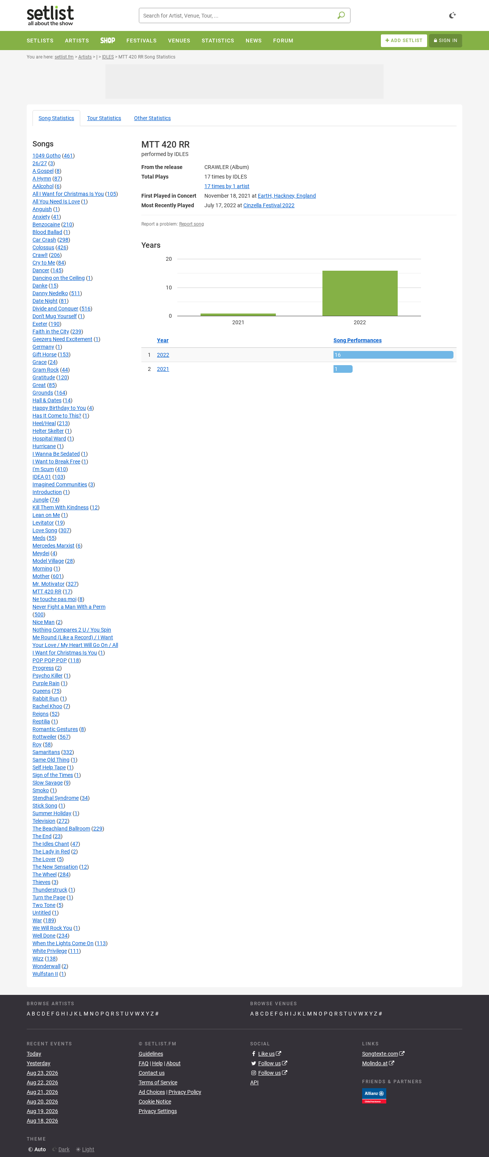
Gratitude (43, 377)
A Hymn (41, 179)
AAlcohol (42, 186)
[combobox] (245, 15)
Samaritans (46, 752)
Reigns (40, 714)
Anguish (42, 209)
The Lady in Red (51, 851)
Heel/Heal (44, 423)
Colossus (43, 247)
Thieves (41, 882)
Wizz (38, 958)
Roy (37, 744)
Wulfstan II (45, 974)
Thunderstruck (49, 890)
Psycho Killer (47, 676)
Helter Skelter (48, 431)
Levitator (43, 523)
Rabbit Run (45, 699)
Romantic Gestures (55, 729)
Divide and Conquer (55, 309)
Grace (39, 362)
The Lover (44, 859)
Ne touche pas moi (54, 599)
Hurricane (44, 446)
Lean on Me (46, 515)
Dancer (40, 270)
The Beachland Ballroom (61, 829)
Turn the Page (48, 897)
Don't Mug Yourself (54, 316)
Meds (38, 538)
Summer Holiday (51, 813)
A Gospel (42, 171)
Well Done (43, 936)
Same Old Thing (51, 760)
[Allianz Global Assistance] (374, 1095)
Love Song (44, 530)
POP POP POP (49, 660)
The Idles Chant (50, 844)
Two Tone (43, 905)
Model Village (48, 561)
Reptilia (41, 721)
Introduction (47, 492)
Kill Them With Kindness (60, 507)
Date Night (45, 301)
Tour (104, 118)
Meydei (40, 553)
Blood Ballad (47, 232)
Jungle (40, 500)
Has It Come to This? (56, 416)
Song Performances (358, 340)
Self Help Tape (49, 767)
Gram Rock (45, 370)
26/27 (39, 163)
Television (43, 821)
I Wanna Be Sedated (56, 454)
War (37, 920)
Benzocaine (46, 224)
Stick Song (44, 806)
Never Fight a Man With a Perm (68, 607)
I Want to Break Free (56, 461)
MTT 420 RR (47, 591)
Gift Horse (44, 354)
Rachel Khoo (47, 706)
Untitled (41, 913)
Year (162, 340)
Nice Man (43, 622)
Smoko (40, 790)
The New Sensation (55, 867)
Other (152, 118)
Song (56, 118)
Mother (41, 576)
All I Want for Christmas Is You (68, 194)
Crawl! (40, 255)
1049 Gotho (46, 156)
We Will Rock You (52, 928)
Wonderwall (46, 966)
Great (39, 385)
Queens (41, 691)
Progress (43, 668)
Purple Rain (46, 683)
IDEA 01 (41, 477)
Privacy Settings (158, 1111)
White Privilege (49, 951)
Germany (43, 347)
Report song (191, 224)
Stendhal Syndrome (55, 798)
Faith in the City (50, 331)
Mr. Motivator (48, 584)
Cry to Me (43, 263)
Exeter (39, 324)
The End (42, 836)
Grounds (42, 393)
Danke (39, 286)
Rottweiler (44, 737)
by (226, 186)
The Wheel (44, 874)
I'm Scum (43, 469)
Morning (42, 569)
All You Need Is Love (56, 201)
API (254, 1082)
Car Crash (44, 240)
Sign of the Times (52, 775)
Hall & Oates (47, 400)
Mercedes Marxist (53, 546)
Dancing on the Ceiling (58, 278)
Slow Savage (47, 783)
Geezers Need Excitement (62, 339)
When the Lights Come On (63, 943)
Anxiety (41, 217)
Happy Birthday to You (59, 408)
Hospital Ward (49, 438)
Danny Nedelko (50, 293)
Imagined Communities (59, 484)
